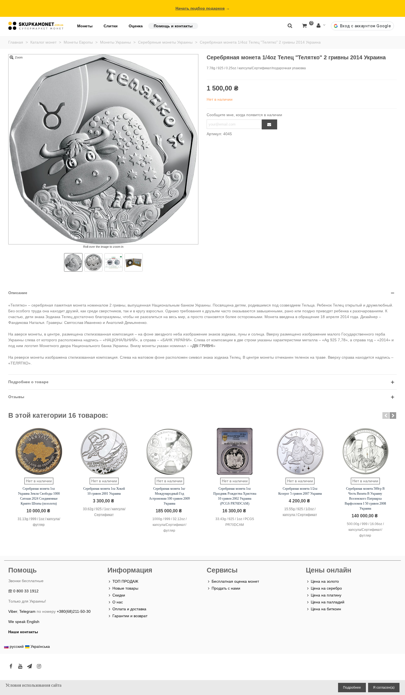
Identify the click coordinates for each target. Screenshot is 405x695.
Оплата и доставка (129, 609)
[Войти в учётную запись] (321, 26)
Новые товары (125, 588)
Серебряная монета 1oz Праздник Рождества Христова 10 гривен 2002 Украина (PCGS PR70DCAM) (234, 496)
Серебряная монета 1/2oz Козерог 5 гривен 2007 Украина (300, 491)
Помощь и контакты (173, 26)
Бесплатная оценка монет (235, 581)
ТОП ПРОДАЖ (125, 581)
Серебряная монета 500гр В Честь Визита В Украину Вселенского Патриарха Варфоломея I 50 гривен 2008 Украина (365, 498)
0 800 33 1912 (26, 591)
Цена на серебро (326, 588)
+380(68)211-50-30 (74, 611)
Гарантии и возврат (129, 616)
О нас (117, 602)
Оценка (136, 26)
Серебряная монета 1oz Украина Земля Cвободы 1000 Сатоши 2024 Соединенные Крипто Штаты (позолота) (39, 496)
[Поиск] (289, 25)
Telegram (27, 611)
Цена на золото (325, 581)
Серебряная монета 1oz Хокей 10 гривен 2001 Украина (104, 491)
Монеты (85, 26)
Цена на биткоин (326, 609)
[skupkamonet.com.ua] (35, 26)
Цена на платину (326, 595)
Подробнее (352, 687)
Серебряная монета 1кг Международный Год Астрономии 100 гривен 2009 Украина (169, 496)
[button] (385, 415)
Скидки (118, 595)
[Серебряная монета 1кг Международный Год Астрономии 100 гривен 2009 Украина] (169, 451)
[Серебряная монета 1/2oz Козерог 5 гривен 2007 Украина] (300, 451)
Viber (12, 611)
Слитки (111, 26)
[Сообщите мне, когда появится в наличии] (269, 124)
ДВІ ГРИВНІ (202, 345)
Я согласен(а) (384, 687)
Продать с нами (226, 588)
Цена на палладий (327, 602)
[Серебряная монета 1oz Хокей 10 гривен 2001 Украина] (104, 451)
